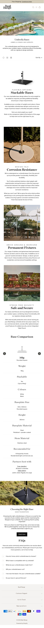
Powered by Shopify (21, 623)
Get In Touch (21, 599)
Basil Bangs (21, 587)
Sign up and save (21, 606)
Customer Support (21, 593)
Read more (21, 534)
